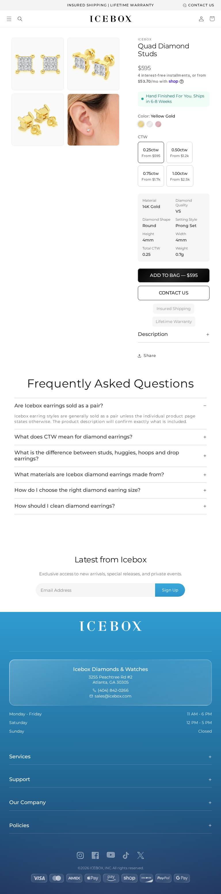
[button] (8, 18)
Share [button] (150, 355)
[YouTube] (111, 855)
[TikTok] (126, 855)
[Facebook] (95, 855)
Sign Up (170, 590)
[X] (140, 855)
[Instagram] (80, 855)
